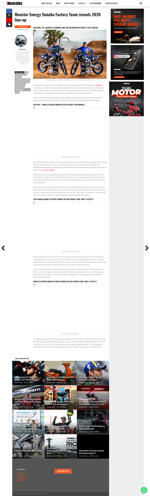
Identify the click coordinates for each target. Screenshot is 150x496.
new (28, 81)
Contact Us (20, 480)
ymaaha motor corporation (19, 90)
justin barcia (19, 79)
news (17, 84)
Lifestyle (81, 3)
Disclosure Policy (22, 478)
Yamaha (99, 85)
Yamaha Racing (20, 86)
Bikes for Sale (47, 3)
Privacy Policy (21, 477)
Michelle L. (23, 49)
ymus (17, 92)
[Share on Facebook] (9, 11)
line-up (27, 79)
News (58, 3)
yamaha (23, 84)
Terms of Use (21, 475)
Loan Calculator (111, 3)
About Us (20, 473)
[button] (144, 490)
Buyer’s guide (69, 3)
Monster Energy (20, 81)
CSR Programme (95, 3)
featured (18, 77)
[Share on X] (9, 15)
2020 (26, 72)
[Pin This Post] (9, 20)
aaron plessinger (21, 74)
